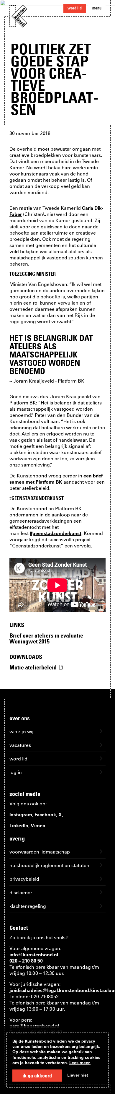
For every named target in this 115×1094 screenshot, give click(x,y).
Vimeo (38, 825)
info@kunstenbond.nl (33, 954)
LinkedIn (18, 825)
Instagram (20, 814)
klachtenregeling (27, 906)
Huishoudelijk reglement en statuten (49, 865)
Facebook (45, 814)
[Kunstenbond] (18, 16)
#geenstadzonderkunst (55, 533)
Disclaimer (20, 892)
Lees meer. (80, 1062)
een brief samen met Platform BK (56, 478)
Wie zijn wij (21, 731)
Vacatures (20, 745)
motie (25, 208)
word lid (75, 8)
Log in (15, 772)
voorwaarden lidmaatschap (39, 851)
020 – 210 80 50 (26, 961)
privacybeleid (24, 879)
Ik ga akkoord (37, 1075)
